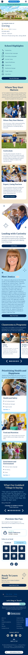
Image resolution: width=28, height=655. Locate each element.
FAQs (3, 624)
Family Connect (20, 622)
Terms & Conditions (8, 646)
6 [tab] (18, 361)
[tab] (8, 542)
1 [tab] (9, 361)
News (3, 620)
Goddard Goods (5, 628)
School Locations (20, 620)
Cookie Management (19, 646)
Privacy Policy (22, 644)
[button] (14, 532)
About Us (4, 618)
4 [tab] (14, 361)
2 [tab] (11, 361)
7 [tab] (18, 510)
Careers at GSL (19, 618)
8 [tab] (19, 510)
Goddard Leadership (6, 622)
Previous (2, 13)
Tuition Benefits (19, 628)
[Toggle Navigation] (26, 2)
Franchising (19, 626)
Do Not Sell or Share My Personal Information (14, 647)
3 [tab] (13, 361)
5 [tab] (16, 361)
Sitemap (3, 626)
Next (26, 13)
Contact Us (19, 624)
